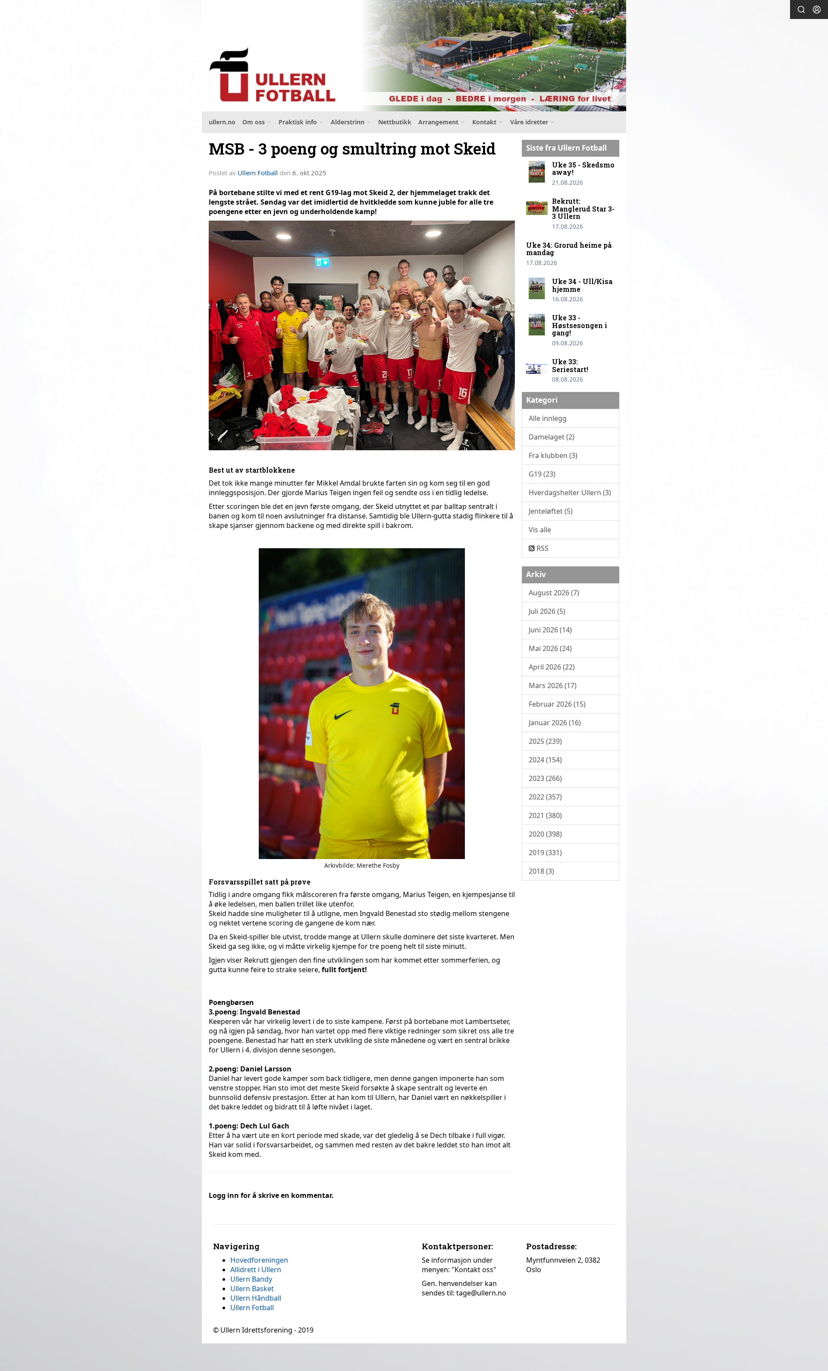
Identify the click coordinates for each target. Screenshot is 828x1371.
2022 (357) (545, 797)
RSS (542, 548)
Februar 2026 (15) (557, 704)
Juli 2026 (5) (547, 611)
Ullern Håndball (255, 1298)
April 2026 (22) (552, 667)
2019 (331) (545, 852)
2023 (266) (545, 778)
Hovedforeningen (259, 1260)
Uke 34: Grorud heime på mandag (569, 248)
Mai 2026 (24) (550, 648)
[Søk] (801, 9)
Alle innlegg (548, 418)
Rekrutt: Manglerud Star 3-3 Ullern (583, 208)
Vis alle (540, 529)
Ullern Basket (252, 1288)
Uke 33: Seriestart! (570, 365)
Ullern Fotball (258, 172)
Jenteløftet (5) (551, 511)
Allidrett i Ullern (255, 1269)
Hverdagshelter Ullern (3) (570, 492)
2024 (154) (545, 759)
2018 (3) (541, 871)
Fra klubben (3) (553, 455)
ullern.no (222, 122)
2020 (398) (545, 834)
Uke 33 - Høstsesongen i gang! (579, 325)
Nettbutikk (394, 122)
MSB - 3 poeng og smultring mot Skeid (352, 148)
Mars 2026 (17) (553, 685)
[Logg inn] (817, 9)
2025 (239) (545, 741)
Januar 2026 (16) (555, 722)
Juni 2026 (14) (550, 630)
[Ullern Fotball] (414, 55)
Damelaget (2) (551, 437)
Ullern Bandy (251, 1279)
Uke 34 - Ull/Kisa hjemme (582, 285)
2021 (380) (545, 815)
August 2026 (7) (554, 592)
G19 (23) (542, 474)
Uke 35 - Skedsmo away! (583, 168)
